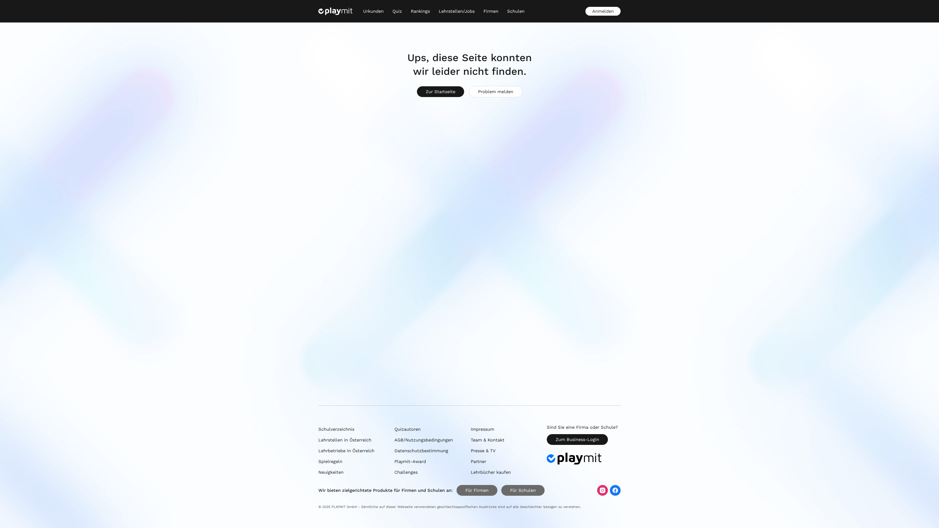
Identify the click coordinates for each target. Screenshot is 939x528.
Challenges (406, 472)
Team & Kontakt (487, 439)
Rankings (420, 11)
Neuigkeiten (331, 472)
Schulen (516, 11)
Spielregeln (330, 461)
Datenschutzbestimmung (421, 450)
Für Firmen (477, 490)
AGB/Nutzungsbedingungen (423, 439)
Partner (478, 461)
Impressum (482, 429)
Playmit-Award (410, 461)
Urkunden (373, 11)
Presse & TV (483, 450)
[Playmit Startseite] (335, 11)
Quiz (397, 11)
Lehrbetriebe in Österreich (346, 450)
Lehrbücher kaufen (491, 472)
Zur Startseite (440, 91)
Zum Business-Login (577, 439)
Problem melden (495, 91)
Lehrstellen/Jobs (457, 11)
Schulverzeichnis (336, 429)
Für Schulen (523, 490)
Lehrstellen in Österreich (344, 439)
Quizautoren (407, 429)
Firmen (490, 11)
